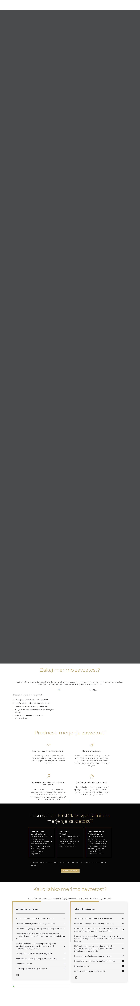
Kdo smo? (71, 5)
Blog (85, 5)
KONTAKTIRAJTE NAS (14, 362)
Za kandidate (53, 5)
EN (93, 5)
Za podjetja (34, 5)
